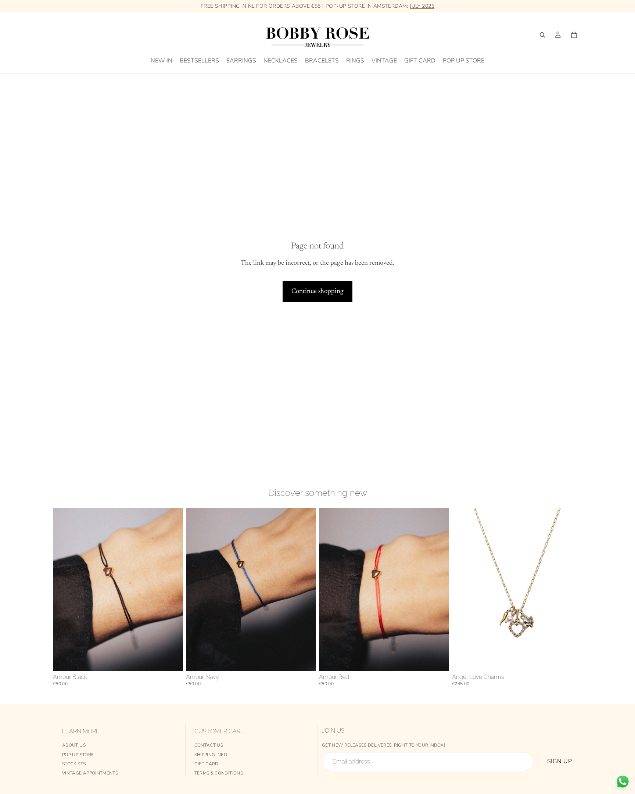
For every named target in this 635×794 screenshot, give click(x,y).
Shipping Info (210, 755)
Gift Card (206, 764)
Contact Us (208, 745)
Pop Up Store (78, 755)
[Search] (542, 35)
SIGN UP (559, 761)
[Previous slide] (330, 589)
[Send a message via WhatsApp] (622, 781)
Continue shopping (317, 291)
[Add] (171, 659)
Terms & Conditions (218, 773)
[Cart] (574, 35)
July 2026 (422, 6)
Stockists (74, 764)
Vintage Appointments (90, 773)
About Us (74, 745)
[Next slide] (438, 589)
